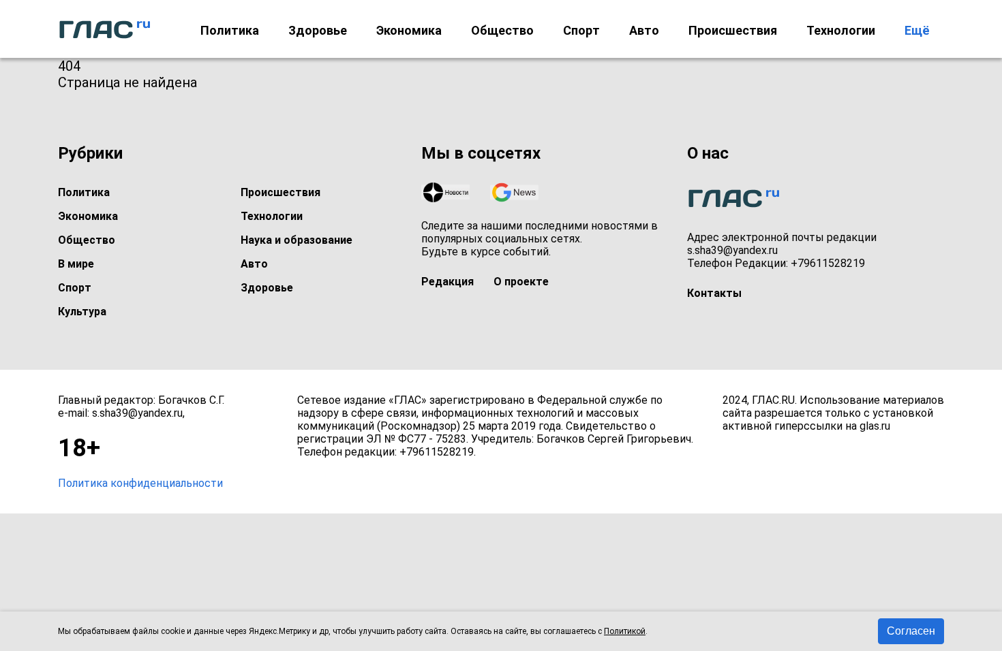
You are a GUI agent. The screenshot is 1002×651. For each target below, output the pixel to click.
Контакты (714, 293)
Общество (502, 30)
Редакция (447, 281)
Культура (82, 311)
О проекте (521, 281)
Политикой (625, 631)
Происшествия (732, 30)
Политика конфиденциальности (140, 483)
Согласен (911, 631)
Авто (644, 30)
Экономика (409, 30)
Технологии (840, 30)
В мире (76, 263)
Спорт (581, 30)
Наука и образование (296, 240)
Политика (229, 30)
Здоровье (317, 30)
